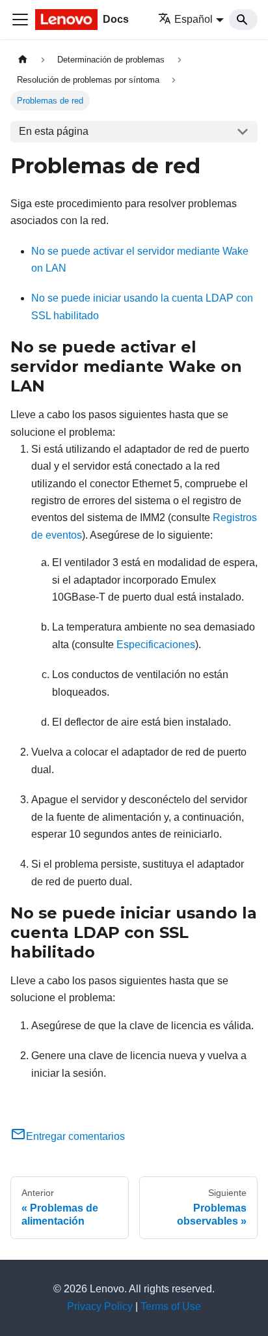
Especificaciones (155, 644)
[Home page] (22, 60)
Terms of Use (171, 1306)
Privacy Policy (100, 1306)
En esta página (53, 131)
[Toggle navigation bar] (20, 19)
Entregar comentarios (75, 1136)
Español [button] (193, 19)
